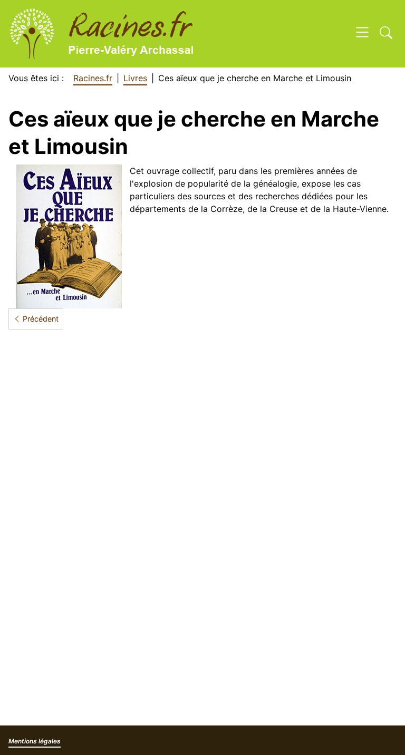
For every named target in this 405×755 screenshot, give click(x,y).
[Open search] (386, 33)
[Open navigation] (362, 34)
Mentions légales (34, 741)
